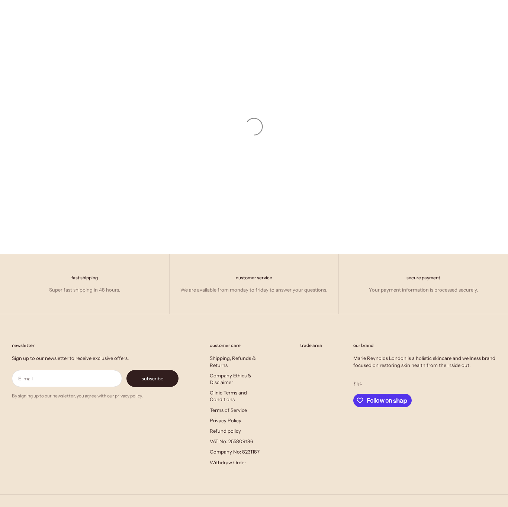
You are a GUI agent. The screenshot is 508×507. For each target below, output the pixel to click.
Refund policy (225, 431)
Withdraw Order (228, 462)
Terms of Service (228, 410)
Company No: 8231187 (235, 452)
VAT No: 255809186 (231, 441)
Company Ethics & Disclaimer (230, 379)
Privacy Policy (225, 420)
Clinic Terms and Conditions (228, 396)
